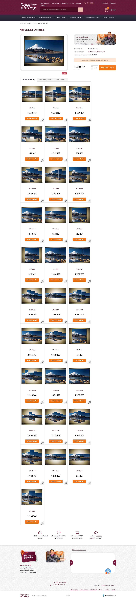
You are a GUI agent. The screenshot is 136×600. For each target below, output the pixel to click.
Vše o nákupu (55, 3)
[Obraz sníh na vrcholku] (44, 51)
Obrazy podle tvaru (75, 17)
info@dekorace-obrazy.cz (108, 585)
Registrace (113, 3)
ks (96, 67)
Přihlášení (105, 3)
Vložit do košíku (107, 68)
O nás (72, 3)
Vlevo (71, 563)
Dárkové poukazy (108, 17)
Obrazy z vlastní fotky (92, 17)
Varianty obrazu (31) (29, 79)
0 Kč (112, 9)
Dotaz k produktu (61, 79)
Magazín (78, 3)
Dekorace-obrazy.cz (26, 23)
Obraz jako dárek (25, 565)
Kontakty (44, 5)
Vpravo (114, 563)
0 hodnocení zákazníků (79, 550)
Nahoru (68, 595)
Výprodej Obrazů (60, 17)
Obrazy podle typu (45, 17)
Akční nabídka (44, 3)
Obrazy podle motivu (29, 17)
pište (92, 44)
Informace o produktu (45, 79)
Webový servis (109, 596)
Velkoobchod (64, 3)
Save (65, 73)
